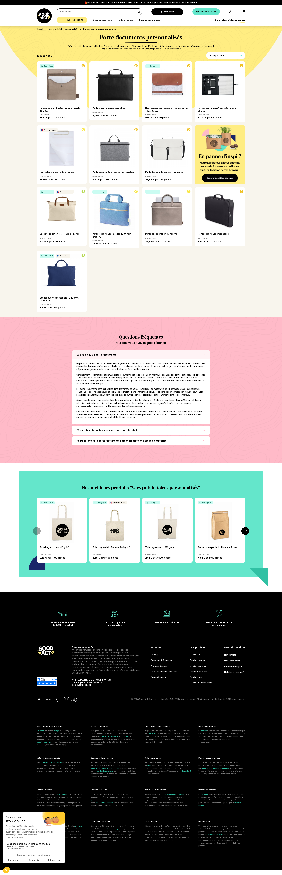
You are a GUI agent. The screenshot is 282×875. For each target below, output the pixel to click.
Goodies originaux (102, 20)
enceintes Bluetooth (99, 768)
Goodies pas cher (198, 666)
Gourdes (40, 731)
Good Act (156, 647)
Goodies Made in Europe (201, 683)
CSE (166, 832)
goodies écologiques (45, 742)
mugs (56, 731)
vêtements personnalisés (51, 762)
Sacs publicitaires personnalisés (63, 29)
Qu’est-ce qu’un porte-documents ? (97, 354)
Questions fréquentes (161, 660)
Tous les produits (74, 20)
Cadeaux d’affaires (198, 671)
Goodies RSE (196, 654)
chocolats (100, 803)
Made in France (125, 20)
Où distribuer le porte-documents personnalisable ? (107, 430)
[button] (38, 16)
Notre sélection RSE (213, 835)
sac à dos (125, 736)
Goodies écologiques (149, 20)
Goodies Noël (196, 677)
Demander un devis (160, 677)
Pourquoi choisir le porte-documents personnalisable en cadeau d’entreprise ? (122, 440)
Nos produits (197, 647)
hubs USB (115, 768)
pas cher (79, 826)
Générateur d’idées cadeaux (230, 20)
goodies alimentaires (100, 800)
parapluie (205, 794)
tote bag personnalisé (108, 736)
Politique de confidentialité (211, 699)
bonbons (109, 803)
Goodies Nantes (197, 660)
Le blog (154, 654)
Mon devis (169, 12)
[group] (62, 530)
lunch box (152, 733)
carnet (204, 731)
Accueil (40, 29)
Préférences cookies (235, 699)
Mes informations (234, 647)
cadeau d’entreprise (113, 829)
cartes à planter (62, 794)
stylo (149, 765)
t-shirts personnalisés (174, 794)
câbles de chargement (103, 771)
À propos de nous (159, 666)
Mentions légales (188, 699)
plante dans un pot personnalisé (215, 768)
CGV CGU (174, 699)
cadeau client (185, 771)
